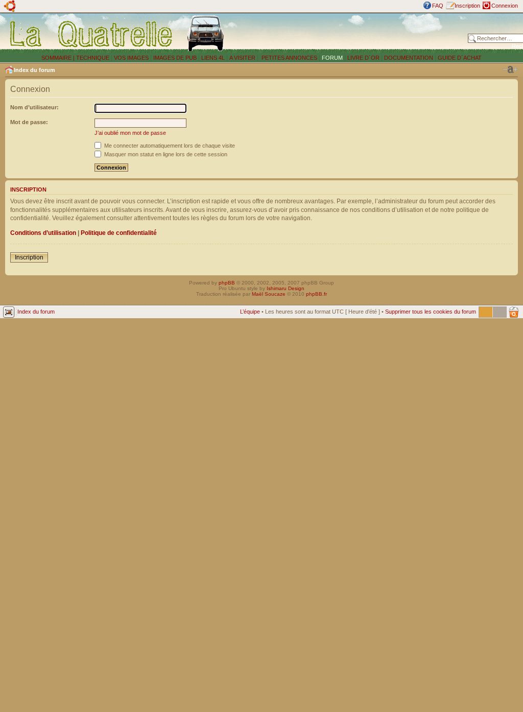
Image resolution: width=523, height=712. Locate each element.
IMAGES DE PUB (175, 58)
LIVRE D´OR (363, 58)
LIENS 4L (213, 58)
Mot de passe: (29, 122)
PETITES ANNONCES (288, 58)
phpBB (227, 283)
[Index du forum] (92, 33)
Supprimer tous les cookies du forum (430, 311)
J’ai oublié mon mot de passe (130, 133)
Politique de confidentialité (119, 232)
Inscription (467, 6)
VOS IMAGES (131, 58)
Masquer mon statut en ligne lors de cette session (165, 154)
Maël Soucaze (269, 294)
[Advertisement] (348, 33)
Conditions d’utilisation (43, 232)
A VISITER (242, 58)
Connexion (504, 6)
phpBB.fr (316, 294)
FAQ (437, 6)
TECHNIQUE (92, 58)
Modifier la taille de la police (510, 69)
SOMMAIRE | (58, 58)
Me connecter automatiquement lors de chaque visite (169, 146)
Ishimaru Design (285, 288)
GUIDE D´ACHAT (460, 58)
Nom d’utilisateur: (34, 107)
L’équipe (250, 311)
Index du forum (34, 70)
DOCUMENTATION (408, 58)
